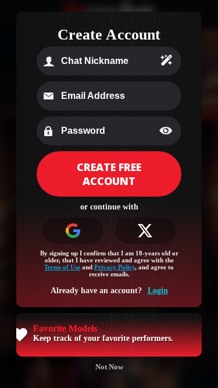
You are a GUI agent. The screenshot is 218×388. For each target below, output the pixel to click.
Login (158, 290)
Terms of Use (62, 267)
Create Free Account (109, 174)
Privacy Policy (114, 267)
